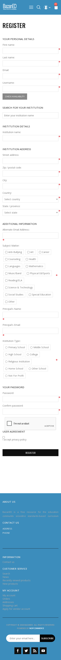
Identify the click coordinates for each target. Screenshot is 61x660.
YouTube (43, 650)
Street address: (11, 155)
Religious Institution (19, 361)
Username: (8, 83)
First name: (9, 45)
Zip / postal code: (12, 167)
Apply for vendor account (16, 608)
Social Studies (15, 294)
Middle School (41, 347)
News (6, 577)
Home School (15, 368)
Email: (6, 70)
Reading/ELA (15, 280)
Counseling (14, 259)
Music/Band (14, 273)
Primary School (16, 347)
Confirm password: (13, 406)
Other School (39, 368)
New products (10, 583)
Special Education (41, 294)
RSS (34, 650)
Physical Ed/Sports (40, 273)
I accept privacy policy (14, 439)
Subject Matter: (11, 246)
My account (9, 595)
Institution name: (12, 132)
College (34, 354)
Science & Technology (20, 287)
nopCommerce (36, 628)
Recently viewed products (16, 580)
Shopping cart (10, 605)
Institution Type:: (12, 341)
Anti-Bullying (15, 252)
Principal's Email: (12, 325)
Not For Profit (16, 376)
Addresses (8, 602)
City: (5, 180)
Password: (8, 393)
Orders (6, 598)
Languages (14, 266)
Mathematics (36, 266)
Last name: (9, 57)
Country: (7, 193)
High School (14, 354)
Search (6, 573)
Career (45, 252)
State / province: (11, 206)
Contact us (8, 562)
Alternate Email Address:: (16, 229)
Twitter (26, 650)
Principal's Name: (12, 309)
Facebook (17, 650)
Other (11, 301)
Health (32, 259)
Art (32, 252)
